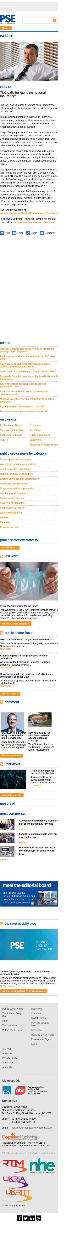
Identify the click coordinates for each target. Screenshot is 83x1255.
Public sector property (12, 508)
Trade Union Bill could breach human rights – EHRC (28, 371)
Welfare (4, 517)
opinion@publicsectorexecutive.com (34, 222)
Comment (50, 232)
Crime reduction (9, 527)
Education (5, 522)
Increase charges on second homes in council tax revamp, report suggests (27, 350)
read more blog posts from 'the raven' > (23, 991)
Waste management (11, 512)
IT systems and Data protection (17, 488)
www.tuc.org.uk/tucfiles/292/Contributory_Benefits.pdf (29, 213)
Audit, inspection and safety (15, 469)
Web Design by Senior (13, 1205)
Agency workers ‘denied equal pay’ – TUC (23, 406)
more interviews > (12, 795)
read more (5, 649)
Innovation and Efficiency (14, 483)
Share (34, 232)
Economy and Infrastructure (15, 459)
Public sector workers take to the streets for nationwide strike (24, 393)
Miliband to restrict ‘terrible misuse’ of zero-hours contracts (27, 400)
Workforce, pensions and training (18, 464)
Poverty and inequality (12, 503)
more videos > (10, 547)
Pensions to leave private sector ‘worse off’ (23, 411)
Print (7, 232)
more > (35, 618)
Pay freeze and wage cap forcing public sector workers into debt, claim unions (25, 365)
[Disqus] (29, 288)
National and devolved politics (16, 474)
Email (20, 232)
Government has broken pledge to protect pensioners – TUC (23, 385)
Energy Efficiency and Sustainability (20, 478)
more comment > (11, 755)
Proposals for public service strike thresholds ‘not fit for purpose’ (29, 377)
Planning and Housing (12, 498)
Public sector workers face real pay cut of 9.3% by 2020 (27, 357)
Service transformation (12, 493)
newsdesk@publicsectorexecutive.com (32, 1127)
